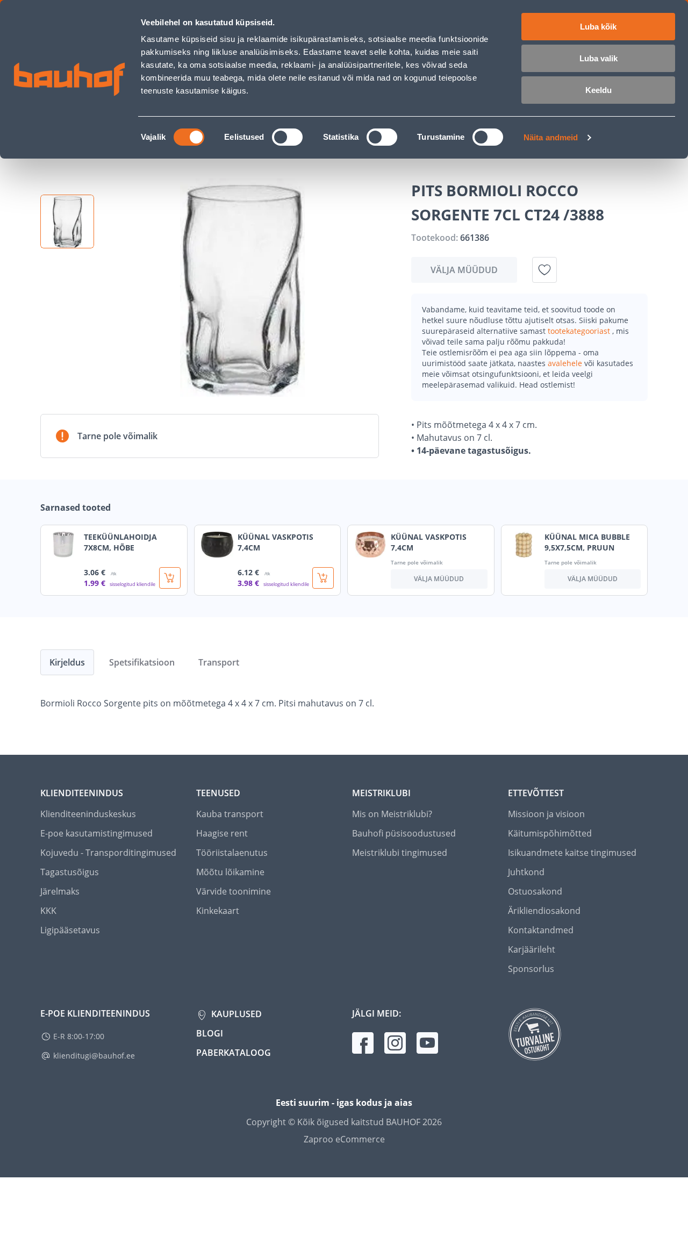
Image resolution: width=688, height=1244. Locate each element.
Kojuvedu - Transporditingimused (108, 853)
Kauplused (235, 1014)
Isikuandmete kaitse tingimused (572, 853)
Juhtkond (526, 872)
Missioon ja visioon (546, 814)
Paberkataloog (233, 1053)
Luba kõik (598, 26)
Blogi (209, 1033)
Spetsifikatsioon (142, 662)
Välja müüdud (464, 270)
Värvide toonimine (233, 891)
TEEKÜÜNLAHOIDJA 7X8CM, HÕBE (120, 542)
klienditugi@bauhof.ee (94, 1055)
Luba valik (598, 58)
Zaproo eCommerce (344, 1139)
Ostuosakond (535, 891)
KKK (48, 911)
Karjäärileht (531, 949)
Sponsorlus (531, 969)
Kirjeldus (67, 662)
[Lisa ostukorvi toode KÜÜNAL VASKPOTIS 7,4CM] (323, 578)
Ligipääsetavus (70, 930)
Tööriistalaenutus (232, 853)
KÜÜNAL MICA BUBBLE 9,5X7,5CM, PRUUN (587, 542)
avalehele (566, 363)
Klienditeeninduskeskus (88, 814)
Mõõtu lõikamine (230, 872)
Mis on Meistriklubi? (392, 814)
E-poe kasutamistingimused (96, 833)
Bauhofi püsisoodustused (404, 833)
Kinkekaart (217, 911)
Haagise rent (222, 833)
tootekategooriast (580, 331)
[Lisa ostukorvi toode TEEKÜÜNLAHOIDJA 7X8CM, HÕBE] (170, 578)
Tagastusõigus (69, 872)
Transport (218, 662)
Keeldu (598, 90)
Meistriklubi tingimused (399, 853)
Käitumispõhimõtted (550, 833)
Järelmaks (60, 891)
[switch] (287, 137)
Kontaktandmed (541, 930)
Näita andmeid (551, 137)
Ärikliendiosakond (544, 911)
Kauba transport (229, 814)
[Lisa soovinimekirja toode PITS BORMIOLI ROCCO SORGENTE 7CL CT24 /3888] (544, 270)
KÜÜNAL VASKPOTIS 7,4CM (275, 542)
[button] (67, 221)
